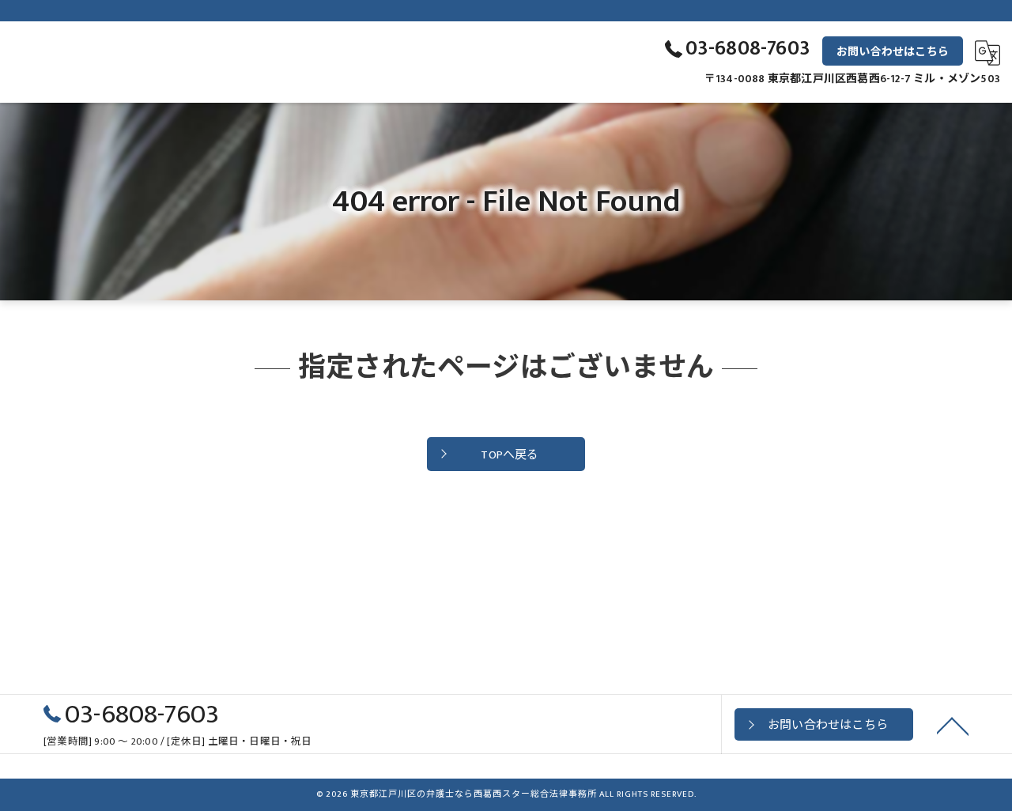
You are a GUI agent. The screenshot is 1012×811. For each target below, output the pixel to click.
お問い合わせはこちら (892, 52)
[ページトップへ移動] (953, 725)
